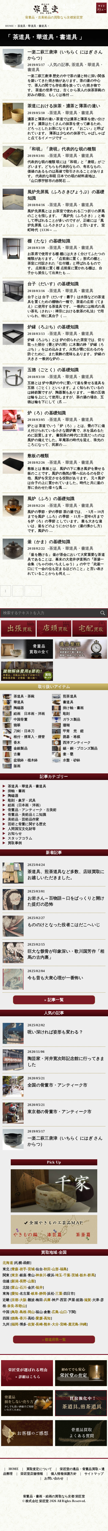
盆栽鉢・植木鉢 (26, 760)
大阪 (23, 1300)
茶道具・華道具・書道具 (71, 113)
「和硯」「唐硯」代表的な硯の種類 (62, 149)
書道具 (68, 702)
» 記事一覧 (54, 1000)
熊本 (47, 1324)
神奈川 (41, 1275)
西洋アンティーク (77, 742)
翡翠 (17, 725)
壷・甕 (68, 754)
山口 (63, 1312)
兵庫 (47, 1300)
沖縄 (83, 1324)
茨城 (75, 1275)
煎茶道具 (70, 696)
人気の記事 (59, 65)
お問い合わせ (53, 1478)
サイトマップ (94, 1474)
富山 (15, 1287)
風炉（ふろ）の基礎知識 (51, 498)
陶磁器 (19, 708)
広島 (55, 1312)
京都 (15, 1300)
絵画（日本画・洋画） (25, 805)
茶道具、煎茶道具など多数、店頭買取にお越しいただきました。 (66, 874)
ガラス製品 (71, 719)
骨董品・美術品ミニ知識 (27, 814)
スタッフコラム (20, 838)
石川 (23, 1287)
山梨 (31, 1281)
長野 (23, 1281)
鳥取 (15, 1312)
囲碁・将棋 (71, 737)
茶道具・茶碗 (24, 696)
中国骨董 (21, 719)
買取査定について (39, 1469)
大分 (55, 1324)
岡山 (31, 1312)
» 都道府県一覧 (54, 1339)
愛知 (15, 1293)
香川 (23, 1318)
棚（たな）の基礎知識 (49, 241)
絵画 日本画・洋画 (29, 714)
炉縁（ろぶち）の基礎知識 (53, 327)
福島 (63, 1269)
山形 (55, 1269)
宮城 (31, 1269)
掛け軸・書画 (73, 708)
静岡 (42, 1293)
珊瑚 (66, 725)
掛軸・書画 (16, 791)
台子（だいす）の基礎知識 (53, 284)
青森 (15, 1269)
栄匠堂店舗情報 (31, 1474)
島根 (23, 1312)
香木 (17, 742)
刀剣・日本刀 (24, 731)
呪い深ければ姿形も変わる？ (55, 1032)
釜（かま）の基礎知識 (49, 541)
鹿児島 (73, 1324)
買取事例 (15, 843)
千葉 (67, 1275)
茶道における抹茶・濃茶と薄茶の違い (64, 106)
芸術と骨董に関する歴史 (27, 824)
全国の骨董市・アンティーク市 (57, 1085)
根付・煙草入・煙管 (29, 737)
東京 (15, 1275)
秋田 (47, 1269)
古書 (17, 754)
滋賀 (87, 1300)
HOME (14, 1469)
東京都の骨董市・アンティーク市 (60, 1111)
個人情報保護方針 (64, 1474)
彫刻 (66, 714)
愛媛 (39, 1318)
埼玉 (58, 1275)
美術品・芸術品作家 (23, 819)
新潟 (15, 1281)
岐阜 (34, 1293)
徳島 (15, 1318)
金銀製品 (21, 748)
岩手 (23, 1269)
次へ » (33, 591)
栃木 (83, 1275)
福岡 (15, 1324)
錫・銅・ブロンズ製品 (80, 748)
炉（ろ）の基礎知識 (47, 413)
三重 (58, 1293)
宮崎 (63, 1324)
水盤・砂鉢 (71, 760)
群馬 (91, 1275)
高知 (47, 1318)
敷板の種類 (38, 455)
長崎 (39, 1324)
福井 (39, 1287)
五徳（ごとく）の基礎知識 (53, 370)
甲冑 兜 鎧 (73, 731)
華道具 (19, 702)
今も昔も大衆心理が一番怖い (55, 978)
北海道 (8, 1263)
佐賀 (31, 1324)
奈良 (10, 1306)
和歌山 (20, 1306)
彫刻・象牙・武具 (22, 800)
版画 (17, 766)
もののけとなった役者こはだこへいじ (64, 924)
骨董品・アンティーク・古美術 (32, 810)
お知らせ (15, 833)
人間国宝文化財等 (22, 829)
